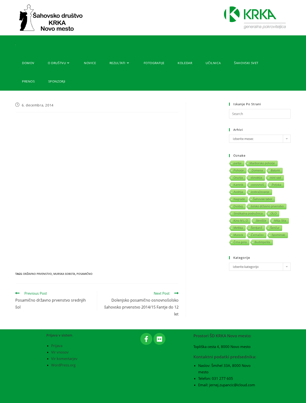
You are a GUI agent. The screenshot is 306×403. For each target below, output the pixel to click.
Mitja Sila (280, 220)
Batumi (275, 170)
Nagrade (239, 199)
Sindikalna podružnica (248, 213)
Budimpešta (262, 242)
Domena (257, 170)
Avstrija (238, 192)
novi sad (275, 177)
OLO (274, 213)
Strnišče (261, 220)
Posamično (84, 274)
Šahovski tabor (262, 199)
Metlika (238, 228)
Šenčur (274, 228)
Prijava (56, 345)
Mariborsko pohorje (262, 163)
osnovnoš (257, 185)
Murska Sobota (64, 274)
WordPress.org (63, 365)
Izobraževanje (260, 192)
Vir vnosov (60, 352)
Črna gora (240, 242)
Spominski (278, 235)
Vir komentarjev (64, 358)
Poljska (276, 185)
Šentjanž (256, 228)
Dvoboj (238, 206)
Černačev (257, 235)
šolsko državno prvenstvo (267, 206)
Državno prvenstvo (37, 274)
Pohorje (239, 170)
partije (238, 163)
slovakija (256, 177)
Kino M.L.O (241, 220)
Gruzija (238, 177)
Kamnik (238, 185)
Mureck (238, 235)
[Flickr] (159, 339)
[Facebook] (146, 339)
